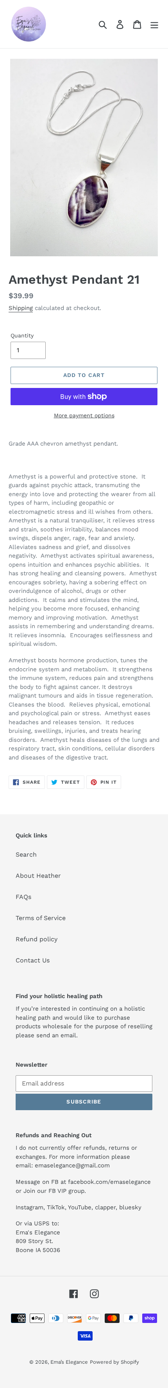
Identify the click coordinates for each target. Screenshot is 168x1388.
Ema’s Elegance (69, 1362)
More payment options (84, 415)
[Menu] (154, 24)
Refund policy (36, 939)
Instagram (29, 1207)
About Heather (38, 875)
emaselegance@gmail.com (72, 1165)
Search (26, 854)
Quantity (22, 335)
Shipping (21, 308)
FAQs (23, 897)
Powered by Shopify (114, 1362)
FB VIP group (66, 1190)
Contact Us (33, 960)
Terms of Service (41, 918)
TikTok (56, 1207)
